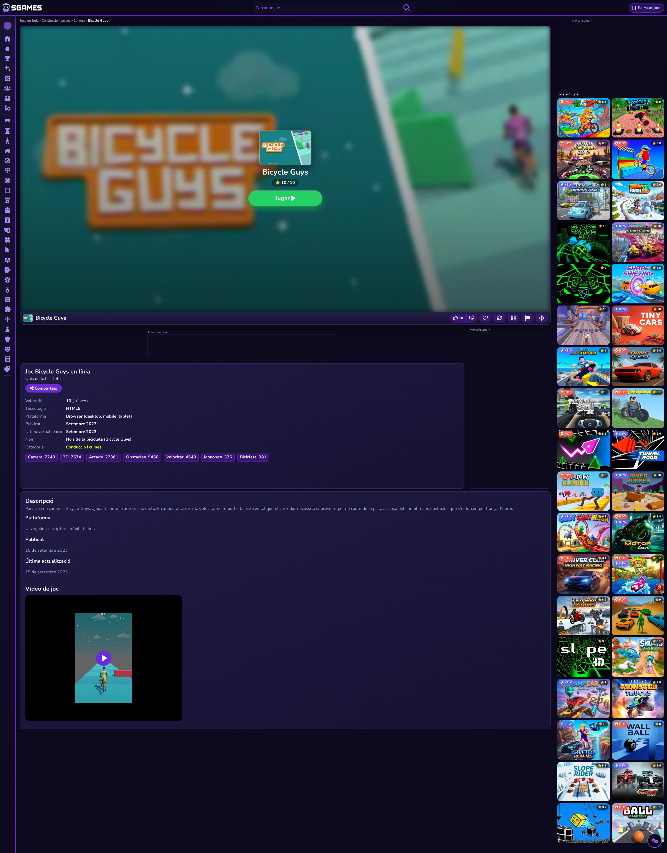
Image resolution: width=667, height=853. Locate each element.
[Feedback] (528, 318)
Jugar (282, 198)
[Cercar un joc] (407, 8)
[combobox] (334, 8)
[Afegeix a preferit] (485, 318)
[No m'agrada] (471, 318)
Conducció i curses (84, 447)
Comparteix (45, 388)
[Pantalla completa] (542, 318)
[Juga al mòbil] (513, 318)
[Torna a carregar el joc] (499, 318)
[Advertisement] (242, 346)
